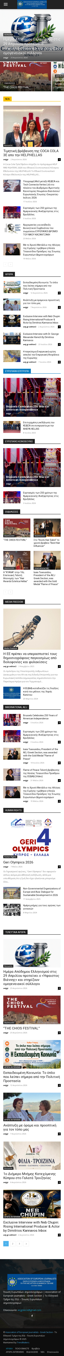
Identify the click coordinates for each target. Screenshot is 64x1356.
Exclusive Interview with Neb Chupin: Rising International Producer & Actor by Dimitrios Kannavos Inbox (41, 319)
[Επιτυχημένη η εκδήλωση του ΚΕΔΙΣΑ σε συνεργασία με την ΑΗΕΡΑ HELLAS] (12, 427)
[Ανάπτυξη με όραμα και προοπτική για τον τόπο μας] (12, 305)
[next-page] (11, 264)
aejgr (5, 159)
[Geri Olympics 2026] (32, 837)
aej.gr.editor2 (29, 326)
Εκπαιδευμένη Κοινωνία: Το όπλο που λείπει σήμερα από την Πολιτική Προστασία (40, 285)
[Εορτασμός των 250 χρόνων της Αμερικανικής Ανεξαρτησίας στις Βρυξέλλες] (12, 212)
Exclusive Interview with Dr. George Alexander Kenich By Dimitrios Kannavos (41, 337)
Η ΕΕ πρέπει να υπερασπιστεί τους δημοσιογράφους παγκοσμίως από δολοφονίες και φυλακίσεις (30, 658)
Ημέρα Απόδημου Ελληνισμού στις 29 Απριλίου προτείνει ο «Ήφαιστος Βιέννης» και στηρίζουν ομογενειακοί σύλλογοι (31, 978)
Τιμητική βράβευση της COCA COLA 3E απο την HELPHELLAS (31, 153)
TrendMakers (23, 1342)
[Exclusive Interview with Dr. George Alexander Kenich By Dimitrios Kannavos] (12, 338)
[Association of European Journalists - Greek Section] (32, 1282)
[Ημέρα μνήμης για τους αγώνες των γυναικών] (12, 910)
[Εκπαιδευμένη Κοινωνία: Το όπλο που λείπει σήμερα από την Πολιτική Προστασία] (12, 287)
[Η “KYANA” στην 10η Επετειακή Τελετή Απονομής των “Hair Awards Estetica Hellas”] (16, 560)
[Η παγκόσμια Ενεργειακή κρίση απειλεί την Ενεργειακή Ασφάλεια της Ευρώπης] (12, 356)
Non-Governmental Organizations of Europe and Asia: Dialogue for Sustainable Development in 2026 (42, 891)
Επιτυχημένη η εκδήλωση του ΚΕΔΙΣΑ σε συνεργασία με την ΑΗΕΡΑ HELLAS (38, 425)
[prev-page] (5, 264)
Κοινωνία (8, 35)
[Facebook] (32, 1316)
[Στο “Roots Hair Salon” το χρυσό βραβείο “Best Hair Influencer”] (47, 528)
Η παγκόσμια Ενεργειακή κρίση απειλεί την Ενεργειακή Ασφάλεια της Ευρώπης (41, 354)
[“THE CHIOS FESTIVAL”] (25, 76)
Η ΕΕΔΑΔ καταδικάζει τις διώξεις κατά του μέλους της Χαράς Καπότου (41, 691)
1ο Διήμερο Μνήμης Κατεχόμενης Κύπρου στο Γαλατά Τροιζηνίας (29, 1176)
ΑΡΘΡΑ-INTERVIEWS (12, 1067)
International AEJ (42, 568)
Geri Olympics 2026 (18, 862)
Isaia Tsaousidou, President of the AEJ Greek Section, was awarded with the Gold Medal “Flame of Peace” (46, 578)
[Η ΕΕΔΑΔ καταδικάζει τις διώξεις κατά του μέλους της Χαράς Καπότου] (12, 693)
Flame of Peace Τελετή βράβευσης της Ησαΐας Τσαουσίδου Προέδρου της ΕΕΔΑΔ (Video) (41, 773)
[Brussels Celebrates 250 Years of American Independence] (32, 397)
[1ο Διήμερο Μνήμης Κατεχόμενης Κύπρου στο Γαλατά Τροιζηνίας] (32, 1155)
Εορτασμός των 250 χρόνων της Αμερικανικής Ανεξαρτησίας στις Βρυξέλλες (41, 211)
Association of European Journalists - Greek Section (29, 1332)
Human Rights (10, 857)
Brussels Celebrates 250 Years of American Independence (27, 408)
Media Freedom (10, 648)
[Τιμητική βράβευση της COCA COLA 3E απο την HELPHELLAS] (32, 126)
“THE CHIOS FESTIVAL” (15, 540)
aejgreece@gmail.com (29, 1310)
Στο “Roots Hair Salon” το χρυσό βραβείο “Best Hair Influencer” (47, 543)
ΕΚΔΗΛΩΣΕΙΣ (9, 83)
